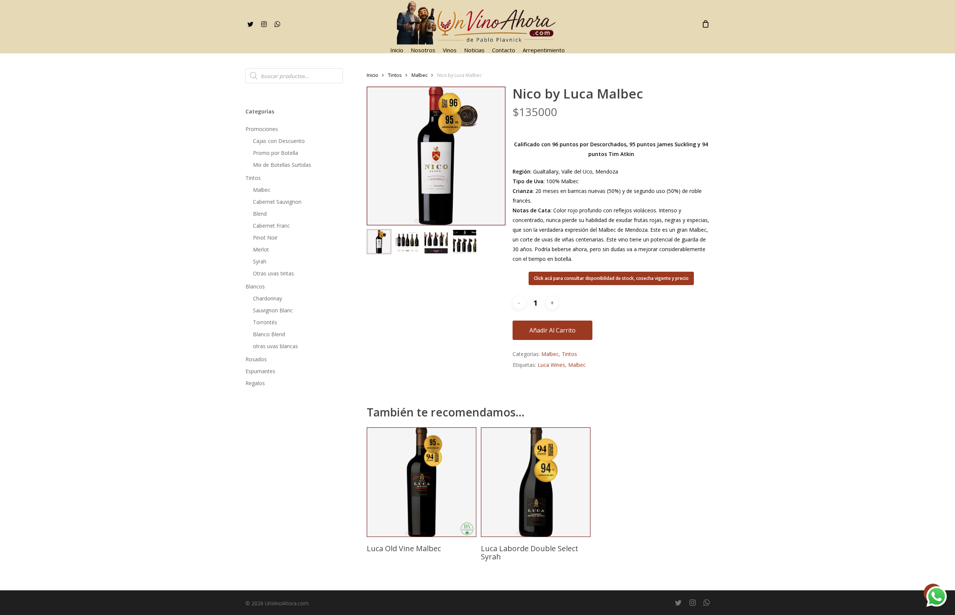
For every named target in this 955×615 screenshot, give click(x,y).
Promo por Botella (275, 152)
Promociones (261, 128)
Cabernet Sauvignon (277, 201)
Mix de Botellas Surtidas (282, 164)
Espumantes (260, 371)
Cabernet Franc (271, 225)
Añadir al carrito (552, 330)
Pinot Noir (265, 237)
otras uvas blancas (275, 346)
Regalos (255, 383)
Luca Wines (551, 364)
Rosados (256, 359)
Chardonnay (267, 298)
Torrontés (265, 322)
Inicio (372, 75)
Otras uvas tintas (273, 273)
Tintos (253, 177)
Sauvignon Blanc (273, 310)
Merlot (261, 249)
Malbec (261, 189)
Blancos (255, 286)
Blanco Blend (269, 334)
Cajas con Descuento (279, 140)
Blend (260, 213)
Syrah (259, 261)
